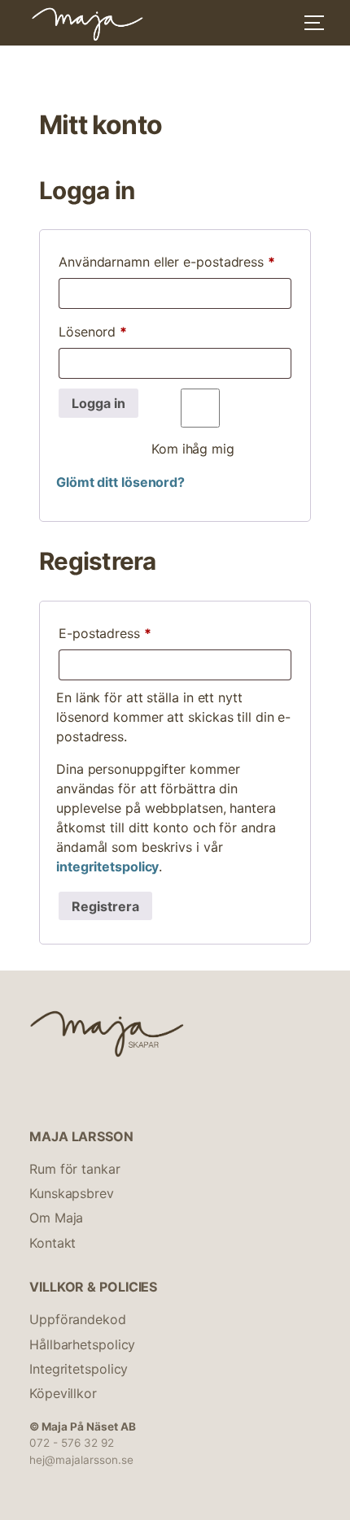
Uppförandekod (77, 1319)
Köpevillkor (63, 1393)
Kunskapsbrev (71, 1193)
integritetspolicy (107, 866)
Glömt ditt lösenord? (120, 482)
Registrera (105, 906)
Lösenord (132, 331)
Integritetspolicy (78, 1369)
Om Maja (56, 1217)
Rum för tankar (74, 1169)
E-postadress (144, 632)
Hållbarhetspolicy (82, 1344)
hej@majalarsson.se (81, 1459)
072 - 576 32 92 (71, 1442)
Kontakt (52, 1243)
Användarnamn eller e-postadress (175, 261)
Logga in (98, 403)
